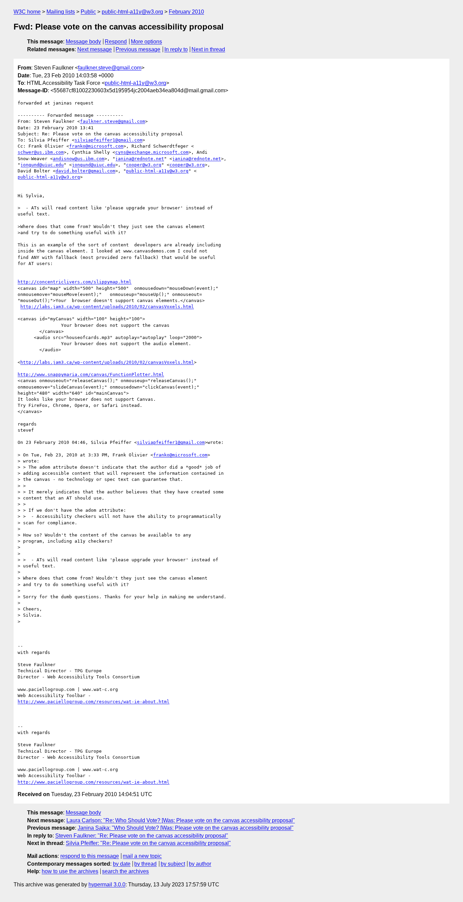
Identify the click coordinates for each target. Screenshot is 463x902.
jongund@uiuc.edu (42, 164)
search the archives (125, 871)
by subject (173, 864)
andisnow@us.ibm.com (78, 158)
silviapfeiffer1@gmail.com (108, 140)
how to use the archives (70, 871)
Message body (83, 41)
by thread (145, 864)
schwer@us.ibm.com (41, 152)
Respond (116, 41)
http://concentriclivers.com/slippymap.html (75, 281)
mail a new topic (142, 856)
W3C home (27, 12)
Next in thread (208, 49)
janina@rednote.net (139, 158)
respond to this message (89, 856)
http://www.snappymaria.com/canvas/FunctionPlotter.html (91, 374)
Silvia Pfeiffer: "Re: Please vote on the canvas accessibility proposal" (148, 843)
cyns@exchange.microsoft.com (151, 152)
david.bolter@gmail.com (85, 170)
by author (200, 864)
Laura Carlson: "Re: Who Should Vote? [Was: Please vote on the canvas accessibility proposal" (180, 820)
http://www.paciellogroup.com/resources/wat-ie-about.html (93, 701)
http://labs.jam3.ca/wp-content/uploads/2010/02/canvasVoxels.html (107, 306)
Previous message (138, 49)
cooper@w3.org (143, 164)
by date (121, 864)
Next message (94, 49)
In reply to (176, 49)
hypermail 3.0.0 (106, 884)
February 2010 (186, 12)
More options (146, 41)
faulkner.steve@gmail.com (109, 68)
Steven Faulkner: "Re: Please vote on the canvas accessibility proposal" (141, 836)
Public (88, 12)
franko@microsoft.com (96, 146)
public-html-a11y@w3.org (132, 12)
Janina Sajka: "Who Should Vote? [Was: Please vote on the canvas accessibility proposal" (186, 828)
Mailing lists (60, 12)
